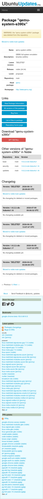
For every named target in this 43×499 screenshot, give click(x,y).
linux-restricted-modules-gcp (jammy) (16, 383)
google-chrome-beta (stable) (13, 465)
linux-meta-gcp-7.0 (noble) (12, 350)
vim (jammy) (6, 337)
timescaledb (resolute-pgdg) (12, 446)
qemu (18, 82)
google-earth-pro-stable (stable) (14, 458)
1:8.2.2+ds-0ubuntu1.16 (30, 166)
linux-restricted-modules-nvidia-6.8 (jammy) (18, 398)
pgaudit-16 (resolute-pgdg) (12, 482)
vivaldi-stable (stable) (10, 434)
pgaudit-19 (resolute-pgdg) (12, 467)
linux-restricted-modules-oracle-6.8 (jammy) (18, 395)
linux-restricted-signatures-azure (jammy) (17, 354)
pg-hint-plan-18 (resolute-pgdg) (14, 475)
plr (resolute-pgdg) (9, 448)
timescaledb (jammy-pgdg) (12, 451)
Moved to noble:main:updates (13, 41)
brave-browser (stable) (10, 441)
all (6, 410)
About (5, 293)
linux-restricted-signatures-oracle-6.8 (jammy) (19, 393)
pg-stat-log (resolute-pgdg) (12, 470)
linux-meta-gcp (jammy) (11, 388)
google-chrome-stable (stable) (13, 463)
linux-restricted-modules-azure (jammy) (17, 359)
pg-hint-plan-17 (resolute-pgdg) (14, 479)
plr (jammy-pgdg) (8, 453)
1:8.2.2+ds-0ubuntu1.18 (30, 170)
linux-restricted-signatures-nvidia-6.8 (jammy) (19, 390)
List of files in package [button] (14, 120)
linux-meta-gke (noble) (10, 429)
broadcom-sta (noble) (10, 378)
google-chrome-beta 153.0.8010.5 (15, 316)
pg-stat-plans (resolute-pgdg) (13, 484)
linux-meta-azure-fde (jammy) (13, 369)
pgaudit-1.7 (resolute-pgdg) (12, 489)
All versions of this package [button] (14, 108)
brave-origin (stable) (9, 439)
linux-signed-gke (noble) (11, 427)
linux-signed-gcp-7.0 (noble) (12, 347)
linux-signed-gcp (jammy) (11, 386)
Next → (16, 284)
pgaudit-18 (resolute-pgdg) (12, 472)
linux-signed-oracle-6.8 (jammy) (14, 402)
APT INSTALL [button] (14, 140)
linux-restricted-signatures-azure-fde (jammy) (19, 357)
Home (5, 10)
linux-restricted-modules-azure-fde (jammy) (18, 362)
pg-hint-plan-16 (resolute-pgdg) (14, 487)
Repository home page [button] (14, 125)
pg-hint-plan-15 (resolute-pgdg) (14, 491)
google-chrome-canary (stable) (13, 422)
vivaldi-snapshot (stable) (11, 455)
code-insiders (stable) (10, 436)
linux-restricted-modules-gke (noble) (15, 424)
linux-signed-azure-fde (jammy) (14, 366)
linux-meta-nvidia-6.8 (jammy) (13, 407)
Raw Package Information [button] (14, 103)
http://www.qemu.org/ (24, 89)
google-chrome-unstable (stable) (14, 443)
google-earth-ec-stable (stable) (13, 460)
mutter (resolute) (8, 374)
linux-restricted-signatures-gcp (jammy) (17, 381)
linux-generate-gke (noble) (12, 431)
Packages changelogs (13, 327)
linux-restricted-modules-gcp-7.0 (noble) (17, 345)
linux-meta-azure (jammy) (11, 371)
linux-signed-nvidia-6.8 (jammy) (14, 400)
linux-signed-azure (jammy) (12, 364)
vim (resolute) (7, 335)
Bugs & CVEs (10, 329)
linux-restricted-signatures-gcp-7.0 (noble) (18, 342)
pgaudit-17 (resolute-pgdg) (12, 477)
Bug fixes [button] (14, 113)
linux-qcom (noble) (9, 352)
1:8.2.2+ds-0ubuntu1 (29, 161)
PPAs (6, 418)
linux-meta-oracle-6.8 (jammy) (13, 405)
